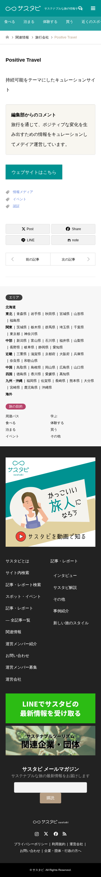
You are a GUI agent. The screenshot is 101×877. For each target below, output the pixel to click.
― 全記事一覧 (18, 620)
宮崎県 (15, 387)
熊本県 (75, 381)
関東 (9, 327)
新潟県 (22, 341)
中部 (9, 341)
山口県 (79, 367)
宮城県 (64, 314)
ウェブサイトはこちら (34, 172)
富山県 (36, 341)
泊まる (29, 22)
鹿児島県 (31, 387)
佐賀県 (46, 381)
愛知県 (58, 347)
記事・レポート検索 (23, 584)
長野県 (15, 347)
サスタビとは (17, 561)
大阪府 (64, 354)
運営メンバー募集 (21, 667)
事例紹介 (61, 611)
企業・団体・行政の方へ (62, 851)
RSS (64, 834)
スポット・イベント (23, 596)
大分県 (89, 381)
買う (69, 22)
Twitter (46, 834)
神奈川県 (31, 334)
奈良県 (15, 361)
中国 (9, 367)
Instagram (37, 834)
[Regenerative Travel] (28, 259)
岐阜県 (29, 347)
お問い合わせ (17, 655)
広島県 (64, 367)
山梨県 (79, 341)
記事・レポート (19, 608)
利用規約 (58, 844)
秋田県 (50, 314)
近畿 (9, 354)
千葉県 (79, 327)
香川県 (36, 374)
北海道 (11, 307)
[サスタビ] (23, 8)
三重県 (22, 354)
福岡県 (32, 381)
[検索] (80, 8)
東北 (9, 314)
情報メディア (23, 192)
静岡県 (43, 347)
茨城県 (22, 327)
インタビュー (65, 575)
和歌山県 (31, 361)
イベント (19, 199)
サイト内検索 (17, 572)
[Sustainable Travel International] (72, 259)
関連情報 (13, 632)
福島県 (15, 320)
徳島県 (22, 374)
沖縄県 (47, 387)
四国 (9, 374)
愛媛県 (50, 374)
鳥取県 (22, 367)
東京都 (15, 334)
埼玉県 (64, 327)
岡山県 (50, 367)
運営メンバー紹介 (21, 644)
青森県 (22, 314)
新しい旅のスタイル (71, 623)
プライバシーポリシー (31, 844)
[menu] (92, 8)
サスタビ (38, 869)
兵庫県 (79, 354)
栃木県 (36, 327)
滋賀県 (36, 354)
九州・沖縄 (14, 381)
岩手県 (36, 314)
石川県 (50, 341)
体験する (50, 22)
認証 (16, 206)
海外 (9, 394)
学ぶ (53, 416)
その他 (55, 436)
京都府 (50, 354)
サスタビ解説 (65, 587)
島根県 (36, 367)
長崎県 (60, 381)
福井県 (64, 341)
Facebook (55, 834)
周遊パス (12, 416)
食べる (9, 22)
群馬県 (50, 327)
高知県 (64, 374)
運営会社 (13, 679)
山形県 (79, 314)
